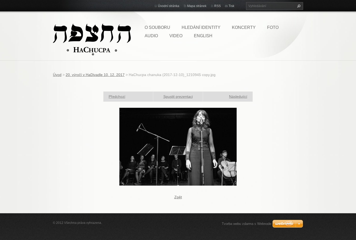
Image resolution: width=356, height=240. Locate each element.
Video (175, 36)
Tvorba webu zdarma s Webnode (246, 224)
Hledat (298, 6)
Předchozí (117, 96)
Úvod (57, 75)
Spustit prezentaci (178, 96)
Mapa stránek (196, 6)
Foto (273, 27)
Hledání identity (201, 27)
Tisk (231, 6)
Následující (238, 96)
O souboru (157, 27)
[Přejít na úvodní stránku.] (92, 39)
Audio (151, 36)
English (203, 36)
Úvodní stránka (168, 6)
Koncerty (244, 27)
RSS (217, 6)
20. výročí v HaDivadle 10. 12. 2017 (95, 75)
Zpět (178, 197)
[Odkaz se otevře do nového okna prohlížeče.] (178, 146)
